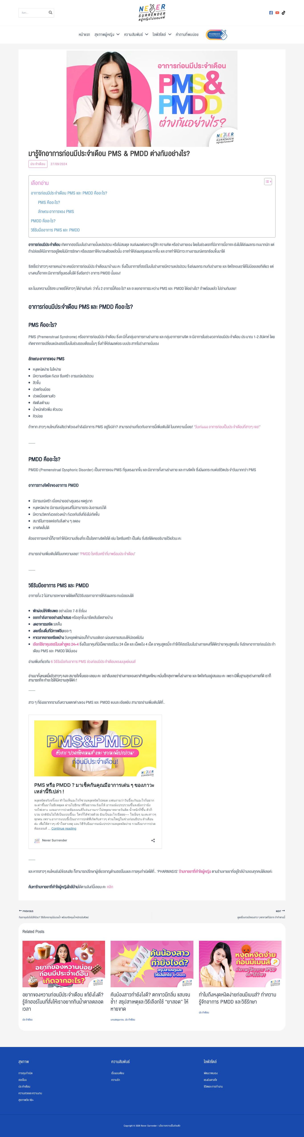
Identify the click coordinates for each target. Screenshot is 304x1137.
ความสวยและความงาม (30, 1093)
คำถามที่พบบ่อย (187, 34)
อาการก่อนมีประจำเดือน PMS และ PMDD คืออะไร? (69, 193)
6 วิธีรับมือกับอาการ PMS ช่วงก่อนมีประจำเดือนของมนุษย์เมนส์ (93, 661)
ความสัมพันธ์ (133, 34)
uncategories (117, 1020)
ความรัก (115, 1080)
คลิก (110, 887)
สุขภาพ (23, 1061)
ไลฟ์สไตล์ (159, 34)
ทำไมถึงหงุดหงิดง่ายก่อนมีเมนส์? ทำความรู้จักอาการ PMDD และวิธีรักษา (237, 998)
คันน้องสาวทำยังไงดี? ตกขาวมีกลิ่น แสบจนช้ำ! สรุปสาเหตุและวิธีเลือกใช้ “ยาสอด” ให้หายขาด (150, 1001)
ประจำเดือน (37, 164)
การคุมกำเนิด (25, 1073)
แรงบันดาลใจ (210, 1080)
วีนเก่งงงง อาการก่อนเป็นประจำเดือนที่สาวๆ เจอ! (227, 427)
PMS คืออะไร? (49, 202)
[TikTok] (284, 13)
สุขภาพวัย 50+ (26, 1100)
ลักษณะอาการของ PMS (56, 211)
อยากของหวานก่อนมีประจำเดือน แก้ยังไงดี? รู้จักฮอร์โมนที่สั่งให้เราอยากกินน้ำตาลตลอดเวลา (62, 1001)
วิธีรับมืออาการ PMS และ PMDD (55, 230)
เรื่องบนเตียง (117, 1073)
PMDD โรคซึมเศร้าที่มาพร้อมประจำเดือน (107, 554)
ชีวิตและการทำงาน (213, 1086)
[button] (117, 34)
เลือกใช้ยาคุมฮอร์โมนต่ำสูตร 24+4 (56, 644)
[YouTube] (277, 13)
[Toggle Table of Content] (266, 181)
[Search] (51, 12)
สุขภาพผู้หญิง (104, 34)
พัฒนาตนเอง (210, 1073)
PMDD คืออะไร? (43, 221)
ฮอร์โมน (22, 1080)
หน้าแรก (84, 34)
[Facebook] (271, 13)
